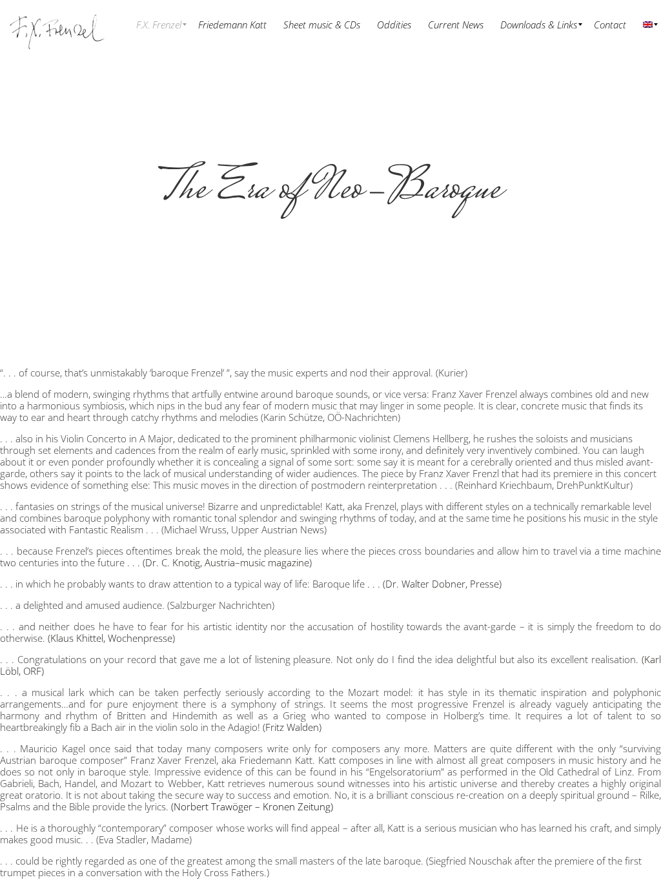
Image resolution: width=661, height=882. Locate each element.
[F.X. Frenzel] (57, 24)
